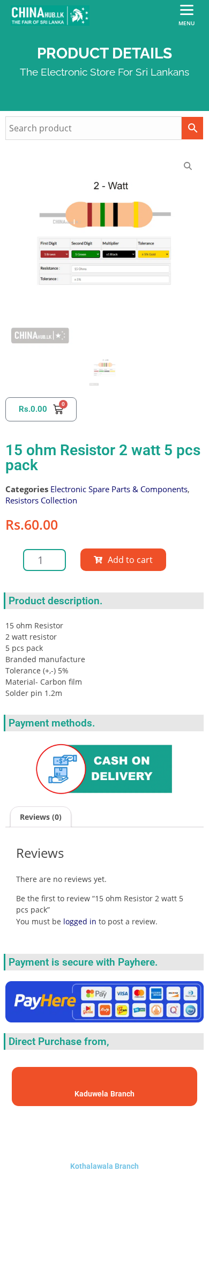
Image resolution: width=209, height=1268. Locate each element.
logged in (79, 921)
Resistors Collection (41, 500)
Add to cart (130, 560)
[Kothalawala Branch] (104, 1131)
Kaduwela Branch (104, 1093)
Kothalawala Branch (104, 1166)
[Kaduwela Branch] (104, 1081)
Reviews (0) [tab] (41, 817)
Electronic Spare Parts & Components (119, 489)
